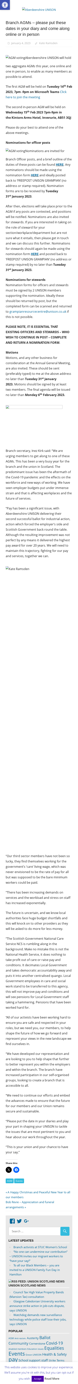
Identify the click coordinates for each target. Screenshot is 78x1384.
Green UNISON (33, 1354)
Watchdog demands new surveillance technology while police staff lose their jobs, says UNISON (37, 1319)
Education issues (35, 1349)
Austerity (33, 1338)
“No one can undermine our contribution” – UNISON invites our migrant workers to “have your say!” (38, 1256)
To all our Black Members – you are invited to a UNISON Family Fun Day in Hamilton (34, 1269)
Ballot (45, 1337)
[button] (5, 5)
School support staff (33, 1360)
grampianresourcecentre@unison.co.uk (37, 311)
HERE (60, 164)
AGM (9, 1180)
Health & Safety (54, 1354)
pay (13, 1359)
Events (19, 1180)
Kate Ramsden (48, 43)
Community (18, 1343)
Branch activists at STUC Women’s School (40, 1247)
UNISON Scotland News (27, 1285)
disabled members (18, 1348)
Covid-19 (54, 1343)
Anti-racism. (20, 1338)
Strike (52, 1360)
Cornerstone (37, 1343)
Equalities (54, 1348)
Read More (51, 1378)
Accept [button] (37, 1378)
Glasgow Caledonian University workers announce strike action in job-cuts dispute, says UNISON (37, 1305)
